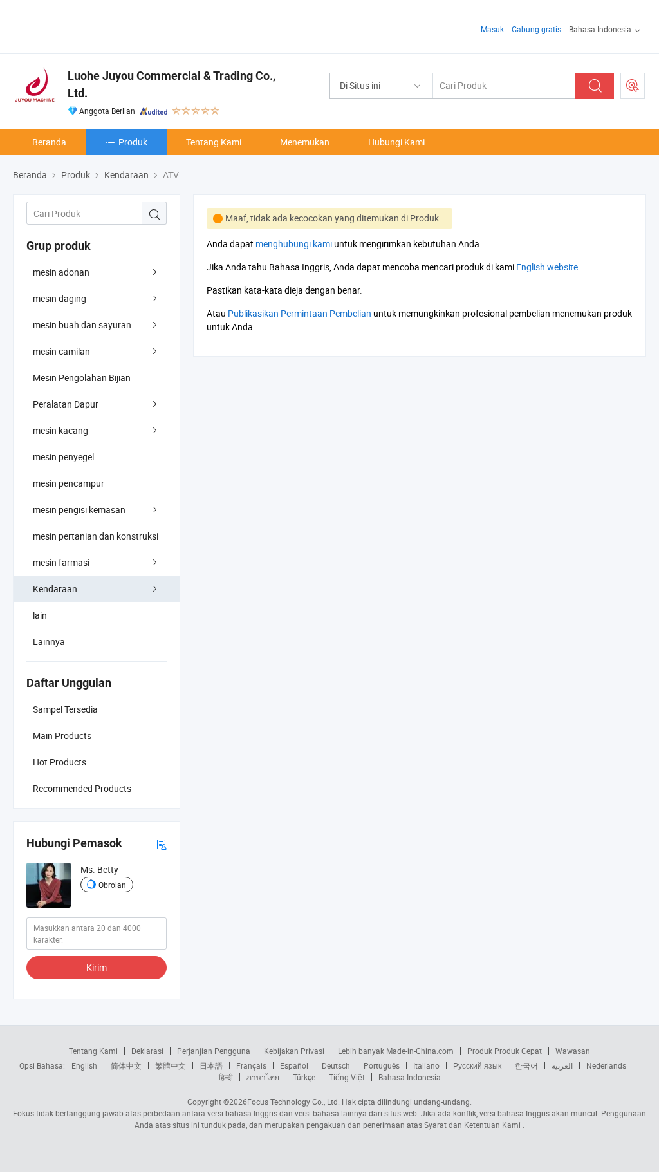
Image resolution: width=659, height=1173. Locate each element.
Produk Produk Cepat (504, 1051)
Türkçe (304, 1077)
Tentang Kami (213, 142)
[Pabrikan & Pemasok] (95, 25)
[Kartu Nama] (161, 843)
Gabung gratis (536, 29)
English (84, 1065)
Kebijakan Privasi (294, 1051)
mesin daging (59, 298)
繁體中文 (170, 1065)
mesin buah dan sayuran (82, 325)
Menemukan (305, 142)
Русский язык (477, 1065)
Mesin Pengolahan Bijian (82, 377)
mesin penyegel (63, 457)
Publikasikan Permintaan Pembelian (299, 313)
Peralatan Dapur (65, 404)
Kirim (96, 967)
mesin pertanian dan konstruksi (95, 536)
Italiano (426, 1065)
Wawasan (572, 1051)
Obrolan (112, 884)
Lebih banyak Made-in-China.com (396, 1051)
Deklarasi (147, 1051)
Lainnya (49, 641)
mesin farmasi (61, 562)
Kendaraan (55, 589)
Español (294, 1065)
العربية (562, 1065)
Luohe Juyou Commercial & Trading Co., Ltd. (171, 84)
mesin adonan (61, 272)
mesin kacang (60, 430)
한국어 (526, 1065)
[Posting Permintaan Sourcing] (632, 86)
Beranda (49, 142)
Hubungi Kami (396, 142)
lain (40, 615)
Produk (132, 142)
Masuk (492, 29)
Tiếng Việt (347, 1077)
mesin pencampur (68, 483)
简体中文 (126, 1065)
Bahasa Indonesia (409, 1077)
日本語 (211, 1065)
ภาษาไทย (262, 1077)
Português (382, 1065)
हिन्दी (226, 1077)
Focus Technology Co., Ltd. (293, 1101)
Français (251, 1065)
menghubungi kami (293, 244)
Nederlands (606, 1065)
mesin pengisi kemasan (79, 509)
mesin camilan (61, 351)
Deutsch (336, 1065)
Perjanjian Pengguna (213, 1051)
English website (547, 267)
